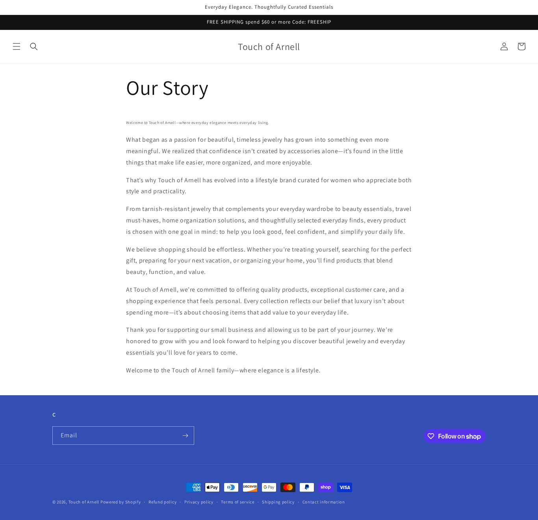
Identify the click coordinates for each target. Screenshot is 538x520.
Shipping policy (278, 502)
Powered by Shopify (120, 502)
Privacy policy (198, 502)
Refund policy (162, 502)
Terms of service (237, 502)
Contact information (323, 502)
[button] (16, 46)
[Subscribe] (185, 435)
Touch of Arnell (84, 502)
